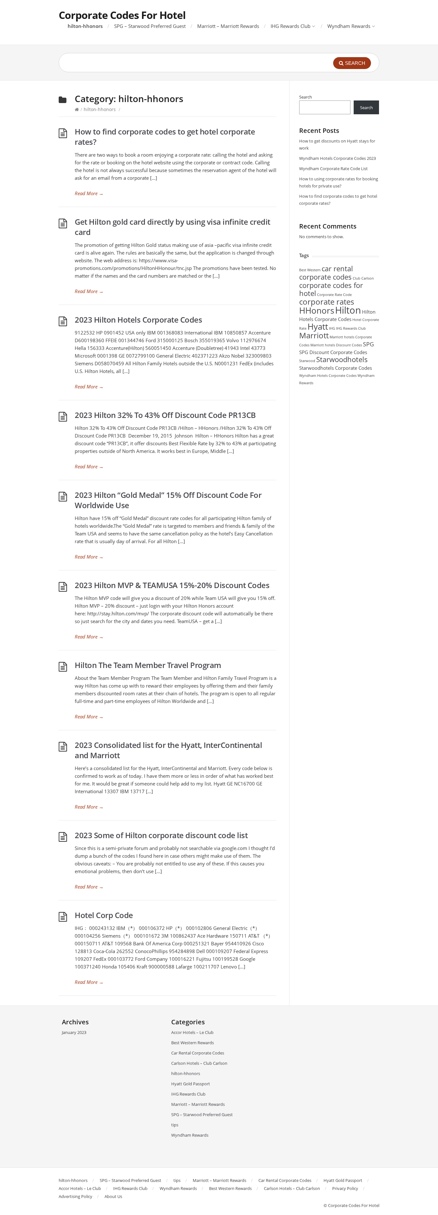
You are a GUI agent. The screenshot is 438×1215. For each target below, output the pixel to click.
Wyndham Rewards (348, 26)
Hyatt (317, 326)
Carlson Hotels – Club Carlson (199, 1063)
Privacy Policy (345, 1188)
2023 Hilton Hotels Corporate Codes (138, 319)
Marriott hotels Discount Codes (336, 345)
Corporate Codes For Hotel (122, 15)
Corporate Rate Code (334, 294)
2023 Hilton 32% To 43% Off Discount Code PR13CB (165, 415)
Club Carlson (363, 278)
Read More (89, 193)
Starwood (307, 361)
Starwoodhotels (342, 359)
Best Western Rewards (192, 1043)
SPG (368, 344)
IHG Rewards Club (290, 26)
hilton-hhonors (85, 26)
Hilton (348, 310)
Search (305, 97)
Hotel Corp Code (104, 915)
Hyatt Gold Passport (190, 1084)
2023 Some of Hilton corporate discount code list (161, 835)
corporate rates (326, 301)
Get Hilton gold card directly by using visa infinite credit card (172, 226)
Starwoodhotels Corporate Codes (335, 368)
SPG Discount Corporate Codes (333, 352)
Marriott (314, 335)
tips (174, 1125)
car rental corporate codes (326, 273)
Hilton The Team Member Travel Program (148, 665)
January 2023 (74, 1032)
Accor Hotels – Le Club (192, 1032)
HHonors (316, 310)
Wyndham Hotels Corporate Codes (328, 375)
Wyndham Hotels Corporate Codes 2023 (337, 158)
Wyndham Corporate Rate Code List (333, 168)
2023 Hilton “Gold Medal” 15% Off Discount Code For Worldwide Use (168, 500)
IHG (332, 328)
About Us (113, 1196)
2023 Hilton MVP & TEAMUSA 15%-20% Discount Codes (172, 585)
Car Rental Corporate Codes (197, 1053)
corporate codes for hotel (331, 289)
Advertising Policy (75, 1196)
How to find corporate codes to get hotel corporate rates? (165, 136)
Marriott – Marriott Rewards (228, 26)
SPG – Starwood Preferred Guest (150, 26)
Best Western (310, 270)
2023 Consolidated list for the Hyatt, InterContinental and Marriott (168, 750)
